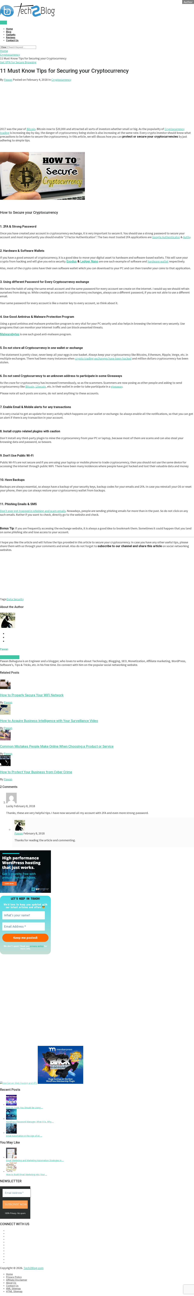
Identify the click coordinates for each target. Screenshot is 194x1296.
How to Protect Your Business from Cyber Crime (36, 772)
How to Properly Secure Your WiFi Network (32, 695)
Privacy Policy (14, 1277)
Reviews (10, 37)
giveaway (116, 386)
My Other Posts (9, 657)
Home (9, 28)
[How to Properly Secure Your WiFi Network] (97, 684)
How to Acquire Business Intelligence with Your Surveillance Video (49, 721)
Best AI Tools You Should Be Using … (24, 1107)
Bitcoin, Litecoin (35, 386)
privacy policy (36, 946)
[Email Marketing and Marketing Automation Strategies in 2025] (11, 1157)
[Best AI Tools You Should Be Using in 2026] (11, 1104)
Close (3, 47)
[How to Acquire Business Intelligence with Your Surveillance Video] (97, 710)
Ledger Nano (89, 261)
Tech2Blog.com (33, 1268)
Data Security (15, 599)
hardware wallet (157, 261)
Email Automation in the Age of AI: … (24, 1135)
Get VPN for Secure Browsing (18, 62)
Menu (3, 22)
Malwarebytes (9, 334)
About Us (11, 1282)
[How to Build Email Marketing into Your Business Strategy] (11, 1171)
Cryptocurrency (10, 54)
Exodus (72, 261)
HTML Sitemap (14, 1291)
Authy (186, 237)
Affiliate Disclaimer (16, 1280)
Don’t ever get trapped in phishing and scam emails (33, 511)
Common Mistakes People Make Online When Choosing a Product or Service (57, 746)
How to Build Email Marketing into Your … (26, 1174)
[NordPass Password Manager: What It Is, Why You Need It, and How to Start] (11, 1118)
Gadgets (10, 34)
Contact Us (12, 40)
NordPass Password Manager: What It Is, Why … (30, 1121)
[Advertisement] (91, 102)
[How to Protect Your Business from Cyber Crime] (97, 761)
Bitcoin (31, 129)
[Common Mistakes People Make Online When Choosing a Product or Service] (97, 735)
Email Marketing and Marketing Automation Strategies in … (35, 1160)
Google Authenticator (166, 237)
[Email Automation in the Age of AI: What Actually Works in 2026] (11, 1132)
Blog (8, 31)
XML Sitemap (13, 1288)
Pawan (8, 79)
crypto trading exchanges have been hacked (103, 358)
